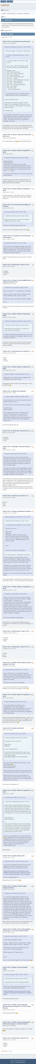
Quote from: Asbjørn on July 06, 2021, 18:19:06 (16, 737)
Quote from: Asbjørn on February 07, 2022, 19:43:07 (17, 396)
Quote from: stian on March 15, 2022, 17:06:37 (15, 243)
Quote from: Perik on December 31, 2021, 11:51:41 (17, 521)
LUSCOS (5, 5)
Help (11, 1060)
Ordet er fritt (6, 41)
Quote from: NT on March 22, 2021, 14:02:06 (15, 893)
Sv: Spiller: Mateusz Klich (18, 856)
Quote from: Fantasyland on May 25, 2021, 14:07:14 (18, 801)
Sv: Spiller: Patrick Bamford (18, 391)
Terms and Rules (17, 1060)
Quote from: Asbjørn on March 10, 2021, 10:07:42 (16, 974)
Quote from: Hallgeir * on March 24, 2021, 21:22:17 (16, 861)
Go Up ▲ (24, 1060)
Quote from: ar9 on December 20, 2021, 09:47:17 (16, 594)
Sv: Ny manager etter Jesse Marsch (20, 41)
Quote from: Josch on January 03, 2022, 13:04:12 (16, 453)
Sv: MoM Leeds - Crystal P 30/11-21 (20, 647)
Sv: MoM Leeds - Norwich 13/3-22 (20, 264)
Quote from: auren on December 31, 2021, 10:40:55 (18, 525)
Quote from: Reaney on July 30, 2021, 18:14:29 (15, 701)
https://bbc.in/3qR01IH (11, 757)
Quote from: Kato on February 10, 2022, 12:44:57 (17, 325)
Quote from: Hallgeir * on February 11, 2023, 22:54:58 (18, 51)
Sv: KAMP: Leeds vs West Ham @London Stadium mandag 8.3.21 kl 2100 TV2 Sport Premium (17, 1006)
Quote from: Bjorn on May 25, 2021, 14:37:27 (15, 797)
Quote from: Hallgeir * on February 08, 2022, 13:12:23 (17, 374)
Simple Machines (22, 1062)
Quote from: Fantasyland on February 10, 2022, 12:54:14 (18, 321)
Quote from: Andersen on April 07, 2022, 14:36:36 (17, 216)
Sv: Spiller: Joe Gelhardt (17, 728)
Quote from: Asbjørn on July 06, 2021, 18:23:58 (15, 733)
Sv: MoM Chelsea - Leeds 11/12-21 (20, 631)
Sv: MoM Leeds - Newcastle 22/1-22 (20, 431)
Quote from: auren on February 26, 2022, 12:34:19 (16, 287)
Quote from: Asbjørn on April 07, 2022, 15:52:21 (16, 212)
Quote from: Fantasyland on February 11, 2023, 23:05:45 (18, 47)
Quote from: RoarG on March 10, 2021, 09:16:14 (17, 978)
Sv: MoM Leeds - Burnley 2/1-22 (19, 495)
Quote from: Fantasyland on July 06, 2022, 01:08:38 (16, 157)
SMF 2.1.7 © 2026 (14, 1062)
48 (11, 37)
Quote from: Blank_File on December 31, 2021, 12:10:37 (17, 517)
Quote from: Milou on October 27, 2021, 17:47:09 (16, 669)
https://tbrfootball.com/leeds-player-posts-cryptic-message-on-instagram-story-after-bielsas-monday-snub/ (17, 992)
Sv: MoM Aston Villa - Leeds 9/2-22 (20, 351)
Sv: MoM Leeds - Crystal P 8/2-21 (20, 1038)
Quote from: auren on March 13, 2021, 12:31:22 (16, 936)
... (9, 37)
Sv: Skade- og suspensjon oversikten (21, 511)
